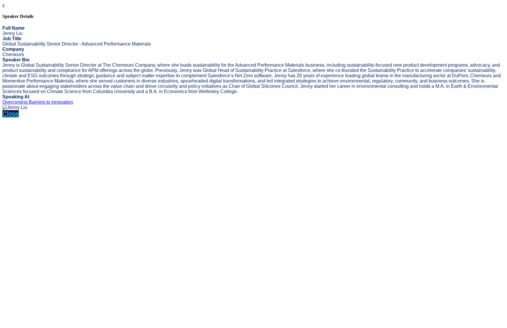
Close (10, 113)
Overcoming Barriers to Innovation (37, 102)
